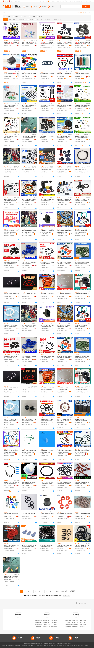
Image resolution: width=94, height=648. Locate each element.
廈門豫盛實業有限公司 (8, 139)
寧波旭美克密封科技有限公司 (61, 202)
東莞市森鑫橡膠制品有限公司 (44, 76)
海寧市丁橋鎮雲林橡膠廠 (79, 453)
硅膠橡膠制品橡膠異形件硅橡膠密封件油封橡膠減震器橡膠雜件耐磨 (82, 294)
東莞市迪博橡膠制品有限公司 (79, 516)
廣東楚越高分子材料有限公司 (8, 202)
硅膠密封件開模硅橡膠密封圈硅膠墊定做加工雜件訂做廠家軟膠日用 (64, 263)
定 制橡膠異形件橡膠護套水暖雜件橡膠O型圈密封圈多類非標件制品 (29, 546)
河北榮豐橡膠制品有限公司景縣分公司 (44, 422)
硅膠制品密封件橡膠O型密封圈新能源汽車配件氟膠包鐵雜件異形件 (82, 451)
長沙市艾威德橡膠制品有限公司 (8, 108)
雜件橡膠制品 (10, 78)
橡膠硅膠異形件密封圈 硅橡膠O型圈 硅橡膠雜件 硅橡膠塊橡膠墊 (82, 483)
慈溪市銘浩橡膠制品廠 (26, 548)
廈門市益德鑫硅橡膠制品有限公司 (8, 516)
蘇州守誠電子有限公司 (44, 453)
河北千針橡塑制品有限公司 (79, 296)
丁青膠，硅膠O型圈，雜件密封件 (28, 513)
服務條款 (50, 643)
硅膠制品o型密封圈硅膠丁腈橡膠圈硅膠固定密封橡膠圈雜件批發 (29, 106)
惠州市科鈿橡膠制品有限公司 (79, 202)
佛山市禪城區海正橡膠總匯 (79, 76)
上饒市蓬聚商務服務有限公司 (85, 620)
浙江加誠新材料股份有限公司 (61, 516)
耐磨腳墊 (80, 47)
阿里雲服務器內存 (68, 624)
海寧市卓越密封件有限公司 (8, 328)
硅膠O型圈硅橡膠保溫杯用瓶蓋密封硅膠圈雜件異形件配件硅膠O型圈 (64, 137)
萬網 (68, 645)
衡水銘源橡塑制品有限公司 (61, 296)
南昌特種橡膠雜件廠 (55, 624)
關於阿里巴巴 (60, 643)
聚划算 (35, 645)
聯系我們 (65, 643)
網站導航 (69, 643)
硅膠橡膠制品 (49, 47)
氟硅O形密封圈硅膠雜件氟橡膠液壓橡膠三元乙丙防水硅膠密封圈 (64, 420)
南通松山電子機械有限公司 (44, 233)
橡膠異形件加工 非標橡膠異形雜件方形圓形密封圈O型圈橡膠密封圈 (64, 169)
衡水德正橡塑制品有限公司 (44, 265)
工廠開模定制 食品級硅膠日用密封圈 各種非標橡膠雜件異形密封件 (11, 326)
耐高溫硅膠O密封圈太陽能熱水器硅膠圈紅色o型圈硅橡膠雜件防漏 (82, 263)
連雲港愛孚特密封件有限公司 (61, 422)
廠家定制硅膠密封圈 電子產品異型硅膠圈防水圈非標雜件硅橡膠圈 (82, 106)
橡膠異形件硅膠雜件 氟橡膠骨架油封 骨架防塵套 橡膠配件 (47, 514)
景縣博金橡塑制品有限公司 (26, 422)
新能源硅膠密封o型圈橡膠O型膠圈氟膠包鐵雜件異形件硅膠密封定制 (11, 451)
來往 (76, 645)
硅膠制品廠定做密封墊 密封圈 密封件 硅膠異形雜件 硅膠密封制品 (29, 483)
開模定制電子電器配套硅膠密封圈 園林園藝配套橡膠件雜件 (64, 106)
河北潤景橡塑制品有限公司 (79, 422)
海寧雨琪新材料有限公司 (8, 453)
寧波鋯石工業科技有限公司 (26, 76)
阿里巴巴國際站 (11, 645)
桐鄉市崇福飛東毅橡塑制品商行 (79, 171)
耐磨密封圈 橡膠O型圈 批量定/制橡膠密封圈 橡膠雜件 (47, 74)
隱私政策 (54, 643)
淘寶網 (29, 645)
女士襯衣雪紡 (75, 624)
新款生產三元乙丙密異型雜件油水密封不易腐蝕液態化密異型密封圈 (47, 483)
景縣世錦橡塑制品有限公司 (61, 485)
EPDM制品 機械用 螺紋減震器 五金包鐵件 (11, 74)
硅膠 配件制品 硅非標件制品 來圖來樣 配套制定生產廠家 (29, 43)
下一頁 (57, 591)
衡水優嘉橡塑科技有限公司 (61, 453)
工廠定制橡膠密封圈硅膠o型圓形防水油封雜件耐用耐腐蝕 (11, 294)
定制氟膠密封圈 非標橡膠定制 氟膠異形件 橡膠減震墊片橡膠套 (64, 514)
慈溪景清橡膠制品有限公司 (8, 296)
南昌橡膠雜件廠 (38, 620)
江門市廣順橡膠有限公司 (79, 108)
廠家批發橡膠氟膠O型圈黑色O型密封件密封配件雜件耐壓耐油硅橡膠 (11, 483)
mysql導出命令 (67, 622)
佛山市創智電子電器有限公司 (79, 265)
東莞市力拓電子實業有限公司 (44, 108)
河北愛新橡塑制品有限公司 (26, 139)
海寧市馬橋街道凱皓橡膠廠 (8, 171)
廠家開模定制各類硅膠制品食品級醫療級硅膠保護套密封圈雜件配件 (11, 514)
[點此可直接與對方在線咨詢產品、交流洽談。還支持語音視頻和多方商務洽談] (53, 82)
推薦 (18, 43)
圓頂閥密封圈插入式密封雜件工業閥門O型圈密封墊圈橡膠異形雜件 (47, 294)
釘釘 (79, 645)
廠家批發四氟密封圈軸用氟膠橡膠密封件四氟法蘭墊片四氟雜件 (64, 231)
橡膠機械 (6, 78)
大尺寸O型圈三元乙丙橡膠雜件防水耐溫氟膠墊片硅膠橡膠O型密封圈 (29, 137)
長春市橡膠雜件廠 (46, 626)
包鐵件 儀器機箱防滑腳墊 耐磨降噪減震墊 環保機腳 (82, 43)
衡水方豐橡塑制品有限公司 (79, 233)
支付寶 (73, 645)
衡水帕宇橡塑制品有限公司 (44, 171)
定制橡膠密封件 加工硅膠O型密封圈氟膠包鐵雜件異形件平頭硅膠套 (82, 200)
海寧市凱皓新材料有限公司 (26, 233)
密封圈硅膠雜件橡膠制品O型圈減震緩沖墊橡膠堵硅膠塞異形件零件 (29, 169)
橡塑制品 (59, 47)
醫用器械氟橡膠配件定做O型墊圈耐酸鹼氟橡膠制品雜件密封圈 (47, 451)
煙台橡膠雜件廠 (38, 622)
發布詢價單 (81, 602)
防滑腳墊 (77, 47)
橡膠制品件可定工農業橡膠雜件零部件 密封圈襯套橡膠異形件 (47, 200)
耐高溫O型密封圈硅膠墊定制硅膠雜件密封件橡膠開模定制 (29, 263)
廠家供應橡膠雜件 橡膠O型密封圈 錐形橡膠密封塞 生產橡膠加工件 (82, 420)
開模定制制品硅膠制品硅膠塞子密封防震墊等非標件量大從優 (47, 43)
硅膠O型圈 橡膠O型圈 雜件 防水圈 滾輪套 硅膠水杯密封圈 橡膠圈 (82, 514)
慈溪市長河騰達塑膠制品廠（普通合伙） (26, 485)
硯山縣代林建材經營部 (69, 620)
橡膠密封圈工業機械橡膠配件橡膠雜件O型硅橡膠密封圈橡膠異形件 (64, 451)
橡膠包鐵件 (15, 78)
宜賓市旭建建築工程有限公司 (78, 626)
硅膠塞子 (45, 47)
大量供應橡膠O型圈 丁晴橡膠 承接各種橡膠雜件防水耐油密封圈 (82, 546)
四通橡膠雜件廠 (54, 620)
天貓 (32, 645)
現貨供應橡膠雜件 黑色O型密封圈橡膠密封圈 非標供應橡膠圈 (47, 263)
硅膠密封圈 (28, 78)
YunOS (60, 645)
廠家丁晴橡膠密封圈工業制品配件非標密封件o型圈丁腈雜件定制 (82, 169)
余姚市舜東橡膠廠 (25, 516)
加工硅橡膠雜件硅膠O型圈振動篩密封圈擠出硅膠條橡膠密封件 (64, 294)
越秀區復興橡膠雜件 (39, 624)
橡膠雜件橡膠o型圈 (69, 602)
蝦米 (52, 645)
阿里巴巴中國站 (18, 645)
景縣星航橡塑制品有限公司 (26, 171)
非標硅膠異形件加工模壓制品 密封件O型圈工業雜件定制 (47, 137)
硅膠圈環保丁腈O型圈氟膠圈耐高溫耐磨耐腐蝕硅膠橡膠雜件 (82, 74)
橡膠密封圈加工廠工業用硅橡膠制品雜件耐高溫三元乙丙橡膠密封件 (29, 231)
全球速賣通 (24, 645)
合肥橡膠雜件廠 (46, 620)
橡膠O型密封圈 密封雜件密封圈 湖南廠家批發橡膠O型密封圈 (11, 106)
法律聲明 (46, 643)
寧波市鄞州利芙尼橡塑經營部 (61, 108)
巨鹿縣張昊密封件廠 (79, 548)
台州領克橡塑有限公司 (44, 516)
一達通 (86, 645)
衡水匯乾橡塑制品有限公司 (61, 171)
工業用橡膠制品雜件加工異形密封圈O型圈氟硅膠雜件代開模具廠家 (11, 169)
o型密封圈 (24, 78)
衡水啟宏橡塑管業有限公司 (8, 76)
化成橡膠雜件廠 (46, 622)
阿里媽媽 (48, 645)
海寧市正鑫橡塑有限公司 (8, 485)
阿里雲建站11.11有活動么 (85, 626)
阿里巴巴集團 (4, 645)
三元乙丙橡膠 (63, 47)
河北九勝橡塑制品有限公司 (44, 139)
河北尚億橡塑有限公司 (8, 45)
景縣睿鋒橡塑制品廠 (8, 265)
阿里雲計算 (56, 645)
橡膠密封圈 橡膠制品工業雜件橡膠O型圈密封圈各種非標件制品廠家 (47, 420)
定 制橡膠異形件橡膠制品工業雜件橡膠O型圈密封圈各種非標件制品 (11, 263)
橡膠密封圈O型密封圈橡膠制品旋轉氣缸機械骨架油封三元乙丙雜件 (64, 483)
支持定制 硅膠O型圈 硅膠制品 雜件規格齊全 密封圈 (29, 294)
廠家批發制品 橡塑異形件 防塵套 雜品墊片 (11, 43)
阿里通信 (64, 645)
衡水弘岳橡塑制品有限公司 (44, 296)
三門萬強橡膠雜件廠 (55, 622)
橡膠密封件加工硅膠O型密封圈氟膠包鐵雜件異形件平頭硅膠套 (64, 74)
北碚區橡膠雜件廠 (38, 626)
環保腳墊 (84, 47)
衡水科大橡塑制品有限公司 (61, 76)
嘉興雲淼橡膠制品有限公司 (44, 45)
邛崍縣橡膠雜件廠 (46, 624)
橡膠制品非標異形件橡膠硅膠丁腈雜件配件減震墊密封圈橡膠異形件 (64, 200)
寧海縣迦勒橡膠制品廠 (26, 108)
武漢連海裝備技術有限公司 (77, 622)
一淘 (38, 645)
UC (70, 645)
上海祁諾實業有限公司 (26, 453)
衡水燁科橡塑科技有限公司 (8, 233)
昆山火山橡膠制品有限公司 (44, 548)
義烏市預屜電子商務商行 (61, 548)
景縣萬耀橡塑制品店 (8, 548)
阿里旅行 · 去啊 (43, 645)
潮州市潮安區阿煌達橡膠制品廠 (26, 296)
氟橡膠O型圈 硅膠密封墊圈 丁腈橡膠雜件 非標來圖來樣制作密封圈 (11, 200)
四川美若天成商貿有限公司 (70, 626)
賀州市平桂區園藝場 (84, 622)
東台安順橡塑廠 (43, 485)
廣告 (36, 43)
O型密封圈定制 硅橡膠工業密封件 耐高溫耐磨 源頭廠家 (11, 137)
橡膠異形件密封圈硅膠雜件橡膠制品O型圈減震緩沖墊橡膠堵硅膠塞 (29, 200)
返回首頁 (60, 595)
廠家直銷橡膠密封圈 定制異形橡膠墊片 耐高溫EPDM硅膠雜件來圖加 (29, 451)
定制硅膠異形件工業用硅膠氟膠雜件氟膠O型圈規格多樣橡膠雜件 (82, 231)
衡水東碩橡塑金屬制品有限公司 (44, 202)
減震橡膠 (68, 47)
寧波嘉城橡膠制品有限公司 (26, 45)
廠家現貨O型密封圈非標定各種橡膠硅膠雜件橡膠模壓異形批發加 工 (47, 546)
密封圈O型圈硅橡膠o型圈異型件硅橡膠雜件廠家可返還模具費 (64, 546)
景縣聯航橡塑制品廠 (79, 45)
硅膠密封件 (33, 78)
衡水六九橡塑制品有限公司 (61, 45)
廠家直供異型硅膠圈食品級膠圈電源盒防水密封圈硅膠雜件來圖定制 (82, 137)
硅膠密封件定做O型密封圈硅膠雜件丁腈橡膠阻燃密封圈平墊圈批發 (29, 74)
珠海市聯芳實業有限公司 (61, 265)
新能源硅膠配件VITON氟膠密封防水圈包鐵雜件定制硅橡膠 (47, 106)
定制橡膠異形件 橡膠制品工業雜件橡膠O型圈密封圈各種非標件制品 (29, 420)
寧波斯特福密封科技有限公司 (61, 233)
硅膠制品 (41, 47)
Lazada (90, 645)
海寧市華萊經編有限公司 (26, 265)
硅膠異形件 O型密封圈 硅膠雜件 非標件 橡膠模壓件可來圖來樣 (11, 546)
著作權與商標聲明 (39, 643)
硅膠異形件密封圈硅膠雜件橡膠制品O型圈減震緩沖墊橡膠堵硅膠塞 (11, 231)
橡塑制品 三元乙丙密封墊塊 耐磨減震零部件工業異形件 (64, 43)
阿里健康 (82, 645)
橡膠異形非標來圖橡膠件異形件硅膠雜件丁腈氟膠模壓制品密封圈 (47, 231)
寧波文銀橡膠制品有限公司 (79, 485)
